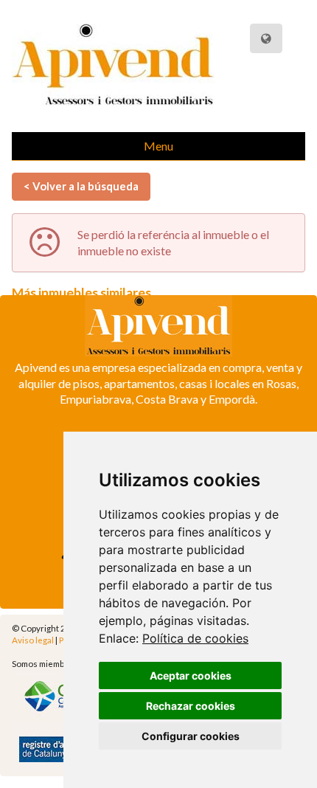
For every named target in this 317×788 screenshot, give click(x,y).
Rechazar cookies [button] (190, 705)
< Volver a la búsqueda (81, 186)
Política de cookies (195, 638)
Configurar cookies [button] (191, 736)
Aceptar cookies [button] (190, 675)
